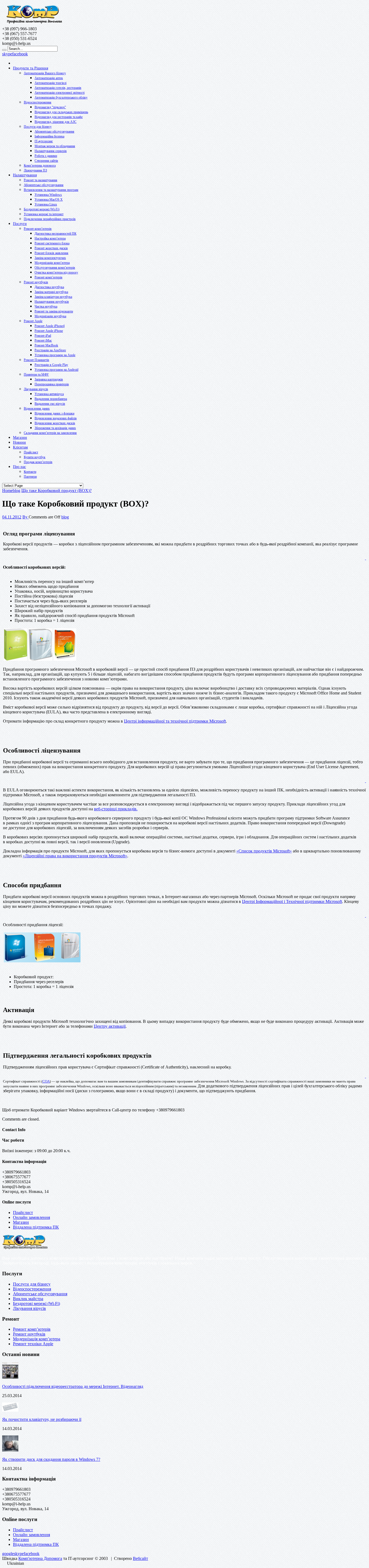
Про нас (19, 467)
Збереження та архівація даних (55, 428)
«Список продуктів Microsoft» (264, 851)
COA (46, 1081)
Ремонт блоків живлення (51, 253)
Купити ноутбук (34, 457)
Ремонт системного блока (52, 243)
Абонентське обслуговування (54, 131)
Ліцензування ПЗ (35, 170)
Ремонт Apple (33, 321)
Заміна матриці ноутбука (51, 292)
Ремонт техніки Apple (33, 1343)
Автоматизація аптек (49, 78)
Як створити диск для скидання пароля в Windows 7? (51, 1459)
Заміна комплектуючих (50, 258)
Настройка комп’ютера (50, 238)
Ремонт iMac (43, 340)
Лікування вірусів (36, 389)
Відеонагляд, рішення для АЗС (55, 122)
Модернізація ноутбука (50, 316)
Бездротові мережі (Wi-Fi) (41, 209)
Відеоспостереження (37, 102)
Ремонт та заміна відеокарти (54, 311)
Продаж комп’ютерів (38, 462)
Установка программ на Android (56, 370)
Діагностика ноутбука (49, 287)
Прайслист (31, 452)
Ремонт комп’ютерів (38, 229)
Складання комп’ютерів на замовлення (50, 433)
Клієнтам (20, 447)
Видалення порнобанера (51, 399)
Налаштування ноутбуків (52, 302)
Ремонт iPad (43, 336)
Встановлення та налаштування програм (51, 190)
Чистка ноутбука (46, 306)
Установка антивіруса (49, 394)
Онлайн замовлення (31, 1217)
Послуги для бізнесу (38, 127)
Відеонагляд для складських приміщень (61, 112)
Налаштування (25, 175)
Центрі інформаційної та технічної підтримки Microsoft (175, 721)
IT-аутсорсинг (44, 141)
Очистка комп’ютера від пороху (56, 272)
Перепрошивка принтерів (52, 384)
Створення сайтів (46, 161)
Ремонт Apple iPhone (49, 331)
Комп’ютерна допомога (40, 165)
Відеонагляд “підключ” (50, 107)
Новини (19, 442)
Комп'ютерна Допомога (40, 1558)
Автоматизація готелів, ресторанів (58, 88)
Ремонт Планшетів (36, 360)
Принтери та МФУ (36, 374)
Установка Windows (48, 195)
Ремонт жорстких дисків (51, 248)
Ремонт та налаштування (40, 180)
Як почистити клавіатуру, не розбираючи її (41, 1419)
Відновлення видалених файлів (56, 418)
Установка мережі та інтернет (43, 214)
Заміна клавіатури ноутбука (53, 297)
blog (65, 517)
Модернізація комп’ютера (52, 263)
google (8, 1553)
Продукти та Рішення (30, 68)
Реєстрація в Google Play (51, 365)
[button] (184, 1563)
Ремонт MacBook (46, 345)
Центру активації (110, 1026)
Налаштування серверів (51, 151)
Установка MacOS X (49, 199)
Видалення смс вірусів (50, 404)
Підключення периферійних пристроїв (50, 219)
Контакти (30, 472)
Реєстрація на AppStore (50, 350)
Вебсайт (140, 1558)
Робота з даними (46, 156)
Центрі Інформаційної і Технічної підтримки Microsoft (292, 901)
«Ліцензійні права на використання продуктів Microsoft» (75, 856)
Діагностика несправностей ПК (55, 233)
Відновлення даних (37, 408)
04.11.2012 (11, 517)
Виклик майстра (28, 1298)
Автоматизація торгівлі (50, 83)
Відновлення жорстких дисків (55, 423)
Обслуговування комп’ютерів (55, 267)
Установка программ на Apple (55, 355)
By (25, 517)
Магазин (20, 438)
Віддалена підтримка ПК (36, 1227)
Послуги (20, 224)
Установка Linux (46, 204)
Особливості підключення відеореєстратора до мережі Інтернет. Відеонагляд (72, 1386)
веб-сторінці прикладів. (115, 809)
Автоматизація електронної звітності (60, 93)
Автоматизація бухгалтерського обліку (61, 97)
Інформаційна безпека (49, 136)
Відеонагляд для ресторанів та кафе (59, 117)
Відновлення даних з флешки (54, 413)
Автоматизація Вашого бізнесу (45, 73)
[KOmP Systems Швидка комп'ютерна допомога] (34, 24)
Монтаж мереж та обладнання (55, 146)
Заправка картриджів (49, 379)
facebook (20, 54)
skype (7, 54)
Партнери (30, 476)
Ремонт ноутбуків (36, 282)
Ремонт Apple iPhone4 (50, 326)
